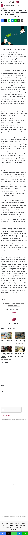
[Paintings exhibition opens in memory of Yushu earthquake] (21, 349)
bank (13, 303)
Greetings (10, 523)
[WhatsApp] (9, 20)
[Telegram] (12, 20)
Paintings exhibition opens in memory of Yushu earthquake (20, 355)
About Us (4, 523)
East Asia (4, 8)
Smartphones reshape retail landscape (6, 341)
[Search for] (26, 2)
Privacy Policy (14, 525)
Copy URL (14, 312)
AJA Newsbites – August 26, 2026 (11, 5)
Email (2, 391)
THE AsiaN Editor (5, 16)
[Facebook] (2, 20)
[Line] (15, 20)
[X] (5, 20)
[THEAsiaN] (14, 2)
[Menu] (1, 2)
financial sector (20, 303)
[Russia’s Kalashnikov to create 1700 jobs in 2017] (21, 335)
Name (2, 385)
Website (3, 397)
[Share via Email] (18, 20)
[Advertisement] (14, 436)
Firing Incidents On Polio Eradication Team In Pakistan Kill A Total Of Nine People (7, 355)
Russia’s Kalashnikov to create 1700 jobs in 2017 (20, 341)
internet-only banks (14, 305)
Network (17, 523)
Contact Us (22, 525)
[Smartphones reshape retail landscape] (7, 335)
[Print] (22, 20)
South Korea (7, 303)
